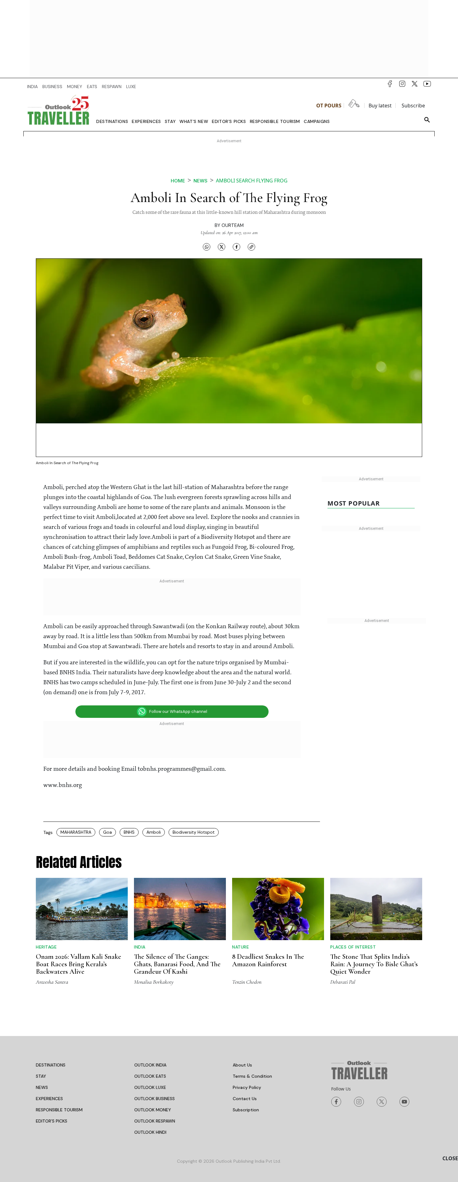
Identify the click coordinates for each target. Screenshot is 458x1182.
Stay (170, 121)
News (200, 181)
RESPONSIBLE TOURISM (59, 1110)
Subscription (246, 1110)
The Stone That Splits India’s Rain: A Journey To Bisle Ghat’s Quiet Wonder (374, 964)
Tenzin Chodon (246, 981)
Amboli (153, 832)
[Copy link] (251, 246)
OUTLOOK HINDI (150, 1132)
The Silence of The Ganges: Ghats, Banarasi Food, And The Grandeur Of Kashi (177, 964)
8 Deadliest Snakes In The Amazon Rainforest (268, 960)
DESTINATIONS (50, 1065)
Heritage (46, 947)
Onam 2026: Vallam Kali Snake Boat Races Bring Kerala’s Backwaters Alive (78, 964)
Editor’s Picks (229, 121)
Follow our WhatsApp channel (178, 711)
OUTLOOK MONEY (152, 1110)
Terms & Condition (252, 1076)
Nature (240, 947)
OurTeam (233, 225)
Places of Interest (353, 947)
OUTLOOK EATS (150, 1076)
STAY (41, 1076)
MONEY (74, 86)
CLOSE (450, 1158)
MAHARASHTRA (75, 832)
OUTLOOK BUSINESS (154, 1098)
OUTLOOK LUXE (150, 1087)
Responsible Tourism (275, 121)
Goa (107, 832)
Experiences (146, 121)
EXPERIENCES (49, 1098)
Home (178, 181)
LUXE (131, 86)
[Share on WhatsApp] (206, 246)
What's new (193, 121)
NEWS (42, 1087)
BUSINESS (52, 86)
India (140, 947)
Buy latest (380, 105)
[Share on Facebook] (236, 246)
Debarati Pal (342, 981)
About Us (242, 1065)
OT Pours (328, 105)
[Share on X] (221, 246)
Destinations (112, 121)
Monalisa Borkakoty (154, 981)
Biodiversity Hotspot (194, 832)
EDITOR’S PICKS (51, 1121)
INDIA (32, 86)
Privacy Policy (247, 1087)
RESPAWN (112, 86)
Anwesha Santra (52, 981)
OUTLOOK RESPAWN (154, 1121)
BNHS (129, 832)
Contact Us (245, 1098)
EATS (92, 86)
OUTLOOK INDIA (150, 1065)
